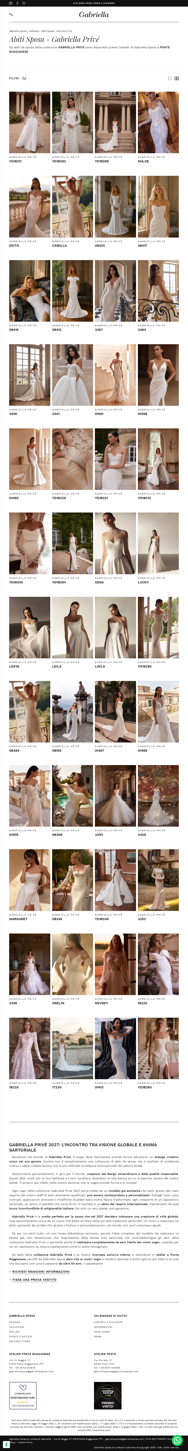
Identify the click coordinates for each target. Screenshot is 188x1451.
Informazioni (103, 1327)
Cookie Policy (25, 1442)
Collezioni (34, 31)
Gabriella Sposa (17, 31)
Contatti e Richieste (108, 1322)
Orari (98, 1336)
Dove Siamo (102, 1332)
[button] (177, 1440)
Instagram (10, 4)
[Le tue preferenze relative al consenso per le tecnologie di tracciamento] (6, 1444)
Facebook (17, 4)
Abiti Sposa (47, 31)
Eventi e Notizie (20, 1336)
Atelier (14, 1332)
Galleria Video (19, 1341)
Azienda (14, 1322)
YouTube (23, 4)
